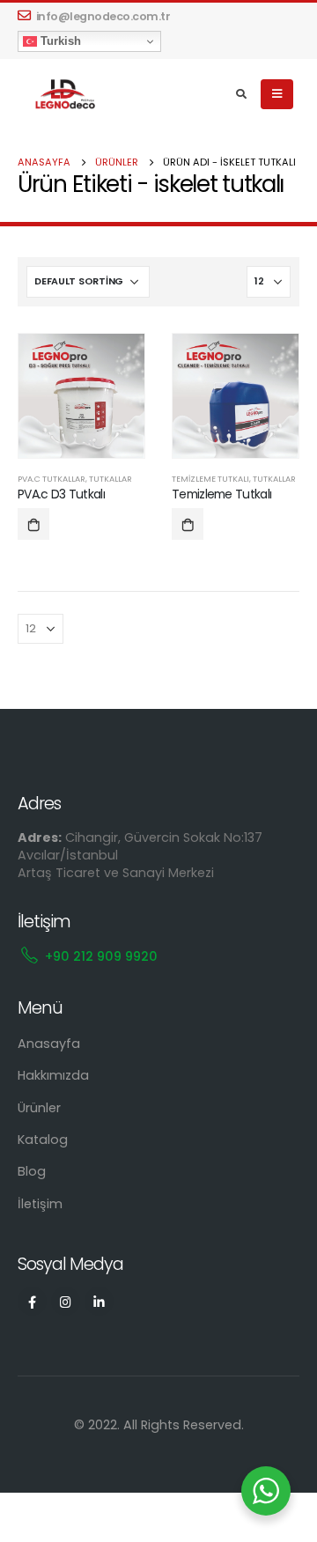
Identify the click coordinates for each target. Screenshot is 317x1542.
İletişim (40, 1204)
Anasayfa (49, 1043)
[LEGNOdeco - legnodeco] (62, 94)
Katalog (43, 1139)
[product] (81, 396)
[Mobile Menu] (277, 94)
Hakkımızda (53, 1075)
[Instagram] (65, 1301)
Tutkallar (110, 478)
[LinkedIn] (99, 1301)
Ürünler (39, 1108)
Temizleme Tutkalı (210, 478)
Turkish (59, 41)
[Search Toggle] (241, 94)
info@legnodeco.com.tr (103, 16)
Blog (32, 1171)
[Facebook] (32, 1301)
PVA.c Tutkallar (51, 478)
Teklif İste (33, 524)
